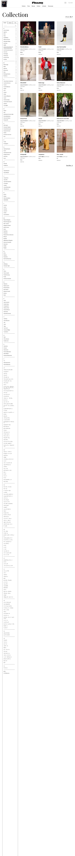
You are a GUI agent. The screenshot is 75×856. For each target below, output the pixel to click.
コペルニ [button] (5, 466)
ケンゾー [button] (5, 475)
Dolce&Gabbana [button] (7, 116)
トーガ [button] (5, 549)
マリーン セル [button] (6, 609)
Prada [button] (5, 276)
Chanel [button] (5, 92)
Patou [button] (5, 271)
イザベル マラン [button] (7, 418)
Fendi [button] (5, 141)
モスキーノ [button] (6, 625)
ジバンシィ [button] (6, 498)
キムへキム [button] (6, 481)
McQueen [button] (6, 232)
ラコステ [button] (5, 640)
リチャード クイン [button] (7, 655)
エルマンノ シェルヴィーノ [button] (9, 412)
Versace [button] (5, 348)
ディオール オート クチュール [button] (9, 535)
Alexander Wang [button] (7, 41)
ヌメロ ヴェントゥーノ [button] (8, 560)
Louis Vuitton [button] (6, 214)
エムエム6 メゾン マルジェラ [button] (9, 422)
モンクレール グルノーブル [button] (9, 624)
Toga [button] (5, 326)
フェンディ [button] (6, 584)
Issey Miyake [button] (6, 172)
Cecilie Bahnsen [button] (7, 86)
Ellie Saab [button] (6, 125)
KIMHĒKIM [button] (6, 199)
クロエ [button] (5, 457)
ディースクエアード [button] (7, 541)
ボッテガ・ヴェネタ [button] (7, 580)
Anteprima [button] (6, 55)
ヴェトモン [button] (6, 439)
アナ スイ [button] (5, 392)
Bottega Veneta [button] (7, 74)
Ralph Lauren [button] (6, 285)
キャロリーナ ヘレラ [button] (8, 453)
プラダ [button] (5, 595)
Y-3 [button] (4, 360)
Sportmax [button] (6, 311)
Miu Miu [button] (5, 238)
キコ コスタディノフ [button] (8, 479)
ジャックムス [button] (6, 499)
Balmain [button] (5, 68)
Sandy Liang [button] (6, 304)
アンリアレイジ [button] (7, 394)
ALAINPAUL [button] (6, 37)
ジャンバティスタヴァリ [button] (8, 494)
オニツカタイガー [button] (7, 428)
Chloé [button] (5, 94)
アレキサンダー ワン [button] (8, 381)
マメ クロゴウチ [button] (7, 604)
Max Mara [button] (5, 231)
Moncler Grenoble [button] (7, 242)
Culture (38, 6)
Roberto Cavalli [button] (7, 291)
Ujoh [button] (5, 337)
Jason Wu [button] (5, 179)
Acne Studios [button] (6, 30)
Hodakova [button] (6, 165)
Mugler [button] (5, 247)
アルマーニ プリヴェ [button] (8, 398)
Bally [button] (5, 66)
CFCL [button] (5, 90)
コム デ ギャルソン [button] (7, 464)
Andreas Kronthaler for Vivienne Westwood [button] (8, 47)
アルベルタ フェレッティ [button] (8, 379)
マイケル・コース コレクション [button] (9, 618)
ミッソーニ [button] (6, 620)
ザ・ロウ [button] (5, 526)
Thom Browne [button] (6, 320)
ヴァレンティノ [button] (7, 435)
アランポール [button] (6, 377)
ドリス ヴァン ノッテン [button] (8, 539)
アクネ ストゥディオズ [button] (8, 369)
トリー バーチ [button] (6, 554)
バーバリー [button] (6, 582)
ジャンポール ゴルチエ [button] (8, 503)
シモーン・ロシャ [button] (7, 520)
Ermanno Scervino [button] (7, 134)
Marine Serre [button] (6, 227)
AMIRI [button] (5, 45)
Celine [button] (5, 88)
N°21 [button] (5, 253)
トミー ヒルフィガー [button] (8, 552)
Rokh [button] (5, 295)
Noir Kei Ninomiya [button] (7, 258)
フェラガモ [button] (6, 585)
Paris (28, 6)
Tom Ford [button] (6, 328)
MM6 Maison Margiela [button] (8, 240)
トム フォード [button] (6, 551)
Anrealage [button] (6, 53)
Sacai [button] (5, 300)
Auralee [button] (5, 59)
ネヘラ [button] (5, 561)
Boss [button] (5, 72)
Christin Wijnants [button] (7, 96)
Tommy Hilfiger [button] (7, 329)
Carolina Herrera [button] (7, 83)
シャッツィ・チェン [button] (7, 518)
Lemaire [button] (5, 209)
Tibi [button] (4, 322)
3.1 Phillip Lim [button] (6, 673)
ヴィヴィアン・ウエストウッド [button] (9, 446)
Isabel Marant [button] (6, 170)
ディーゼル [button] (6, 531)
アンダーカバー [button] (7, 434)
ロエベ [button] (5, 647)
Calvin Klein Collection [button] (8, 81)
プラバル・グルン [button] (7, 593)
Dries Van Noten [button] (7, 118)
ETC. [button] (16, 83)
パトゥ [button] (5, 589)
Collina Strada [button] (6, 99)
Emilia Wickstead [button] (7, 129)
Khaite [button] (5, 196)
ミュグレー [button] (6, 627)
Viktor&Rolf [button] (6, 353)
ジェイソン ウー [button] (7, 501)
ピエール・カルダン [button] (7, 591)
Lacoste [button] (5, 205)
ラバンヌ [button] (5, 651)
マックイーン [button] (6, 615)
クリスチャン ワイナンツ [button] (8, 459)
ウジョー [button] (5, 430)
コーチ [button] (5, 461)
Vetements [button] (6, 349)
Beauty (33, 6)
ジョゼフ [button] (5, 507)
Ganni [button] (5, 150)
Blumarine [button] (6, 70)
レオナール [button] (6, 645)
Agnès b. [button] (5, 32)
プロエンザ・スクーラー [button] (8, 597)
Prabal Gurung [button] (7, 274)
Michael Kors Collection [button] (8, 234)
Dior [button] (4, 112)
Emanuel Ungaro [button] (7, 127)
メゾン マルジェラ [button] (7, 602)
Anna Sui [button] (5, 51)
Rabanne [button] (5, 283)
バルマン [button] (5, 574)
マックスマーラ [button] (7, 613)
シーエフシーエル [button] (7, 490)
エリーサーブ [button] (6, 401)
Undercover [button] (6, 340)
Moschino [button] (6, 244)
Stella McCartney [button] (7, 313)
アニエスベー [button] (6, 371)
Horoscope (50, 6)
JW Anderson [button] (6, 189)
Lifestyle (44, 6)
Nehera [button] (5, 255)
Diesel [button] (5, 110)
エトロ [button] (5, 414)
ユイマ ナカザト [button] (7, 634)
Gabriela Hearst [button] (7, 148)
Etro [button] (4, 136)
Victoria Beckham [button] (7, 351)
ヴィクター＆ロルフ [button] (7, 443)
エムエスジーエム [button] (7, 424)
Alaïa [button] (5, 35)
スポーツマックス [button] (7, 522)
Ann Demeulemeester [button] (8, 50)
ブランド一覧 (68, 16)
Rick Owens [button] (6, 289)
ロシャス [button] (5, 660)
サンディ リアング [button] (7, 514)
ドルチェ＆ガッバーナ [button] (8, 538)
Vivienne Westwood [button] (8, 355)
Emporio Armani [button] (7, 130)
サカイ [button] (5, 511)
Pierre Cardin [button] (6, 273)
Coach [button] (5, 97)
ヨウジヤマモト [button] (7, 633)
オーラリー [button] (6, 400)
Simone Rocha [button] (7, 309)
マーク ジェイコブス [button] (8, 606)
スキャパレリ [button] (6, 516)
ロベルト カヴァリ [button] (7, 658)
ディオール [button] (6, 533)
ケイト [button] (5, 477)
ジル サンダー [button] (6, 505)
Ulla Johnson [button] (6, 338)
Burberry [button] (5, 75)
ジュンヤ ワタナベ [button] (7, 509)
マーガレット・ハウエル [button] (8, 607)
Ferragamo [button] (6, 143)
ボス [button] (4, 578)
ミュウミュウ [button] (6, 622)
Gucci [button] (5, 158)
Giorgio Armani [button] (7, 154)
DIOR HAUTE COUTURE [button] (8, 114)
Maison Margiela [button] (7, 219)
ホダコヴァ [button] (6, 587)
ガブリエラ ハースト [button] (8, 470)
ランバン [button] (5, 642)
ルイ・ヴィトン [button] (7, 649)
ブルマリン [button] (6, 576)
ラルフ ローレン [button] (7, 653)
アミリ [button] (5, 384)
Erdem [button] (5, 132)
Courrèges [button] (6, 105)
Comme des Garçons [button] (8, 101)
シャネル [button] (5, 492)
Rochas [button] (5, 293)
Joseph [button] (5, 185)
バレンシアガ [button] (6, 571)
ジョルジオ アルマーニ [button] (8, 496)
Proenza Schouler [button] (7, 278)
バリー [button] (5, 572)
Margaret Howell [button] (7, 225)
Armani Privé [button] (6, 57)
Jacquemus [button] (6, 177)
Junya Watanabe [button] (7, 187)
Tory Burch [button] (6, 331)
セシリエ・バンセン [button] (8, 486)
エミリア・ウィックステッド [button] (9, 406)
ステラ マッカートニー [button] (8, 524)
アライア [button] (5, 375)
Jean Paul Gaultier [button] (7, 181)
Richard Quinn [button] (6, 287)
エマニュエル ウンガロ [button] (8, 403)
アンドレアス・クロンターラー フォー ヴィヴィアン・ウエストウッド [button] (9, 387)
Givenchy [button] (5, 156)
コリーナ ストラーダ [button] (8, 462)
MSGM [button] (5, 246)
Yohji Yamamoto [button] (7, 362)
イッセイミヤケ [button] (7, 419)
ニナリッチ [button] (6, 563)
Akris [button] (5, 33)
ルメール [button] (5, 644)
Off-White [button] (6, 264)
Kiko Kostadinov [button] (7, 198)
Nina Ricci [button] (6, 256)
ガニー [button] (5, 472)
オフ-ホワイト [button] (6, 426)
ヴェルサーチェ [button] (7, 437)
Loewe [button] (5, 212)
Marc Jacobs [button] (6, 223)
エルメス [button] (5, 416)
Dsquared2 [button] (6, 119)
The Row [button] (5, 318)
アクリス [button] (5, 373)
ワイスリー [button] (6, 667)
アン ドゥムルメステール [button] (8, 390)
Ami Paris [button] (5, 43)
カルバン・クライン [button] (8, 451)
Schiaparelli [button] (6, 306)
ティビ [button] (5, 545)
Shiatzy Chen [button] (6, 307)
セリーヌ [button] (5, 488)
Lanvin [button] (5, 207)
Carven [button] (5, 84)
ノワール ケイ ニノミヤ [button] (8, 565)
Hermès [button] (5, 163)
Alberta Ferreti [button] (7, 39)
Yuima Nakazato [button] (7, 364)
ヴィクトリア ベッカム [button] (8, 441)
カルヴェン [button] (6, 455)
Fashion (24, 6)
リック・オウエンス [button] (7, 657)
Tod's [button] (5, 324)
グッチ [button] (5, 474)
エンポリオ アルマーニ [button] (8, 408)
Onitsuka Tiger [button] (7, 265)
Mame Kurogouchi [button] (7, 221)
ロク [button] (4, 662)
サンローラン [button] (6, 512)
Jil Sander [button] (6, 183)
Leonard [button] (5, 210)
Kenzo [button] (5, 194)
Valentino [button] (6, 346)
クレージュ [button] (6, 468)
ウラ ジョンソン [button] (7, 432)
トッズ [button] (5, 547)
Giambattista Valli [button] (7, 152)
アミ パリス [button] (6, 382)
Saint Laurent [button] (6, 302)
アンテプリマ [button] (6, 396)
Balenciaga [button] (6, 64)
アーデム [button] (5, 410)
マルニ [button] (5, 611)
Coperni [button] (5, 103)
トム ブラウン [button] (6, 543)
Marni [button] (5, 229)
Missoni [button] (5, 236)
